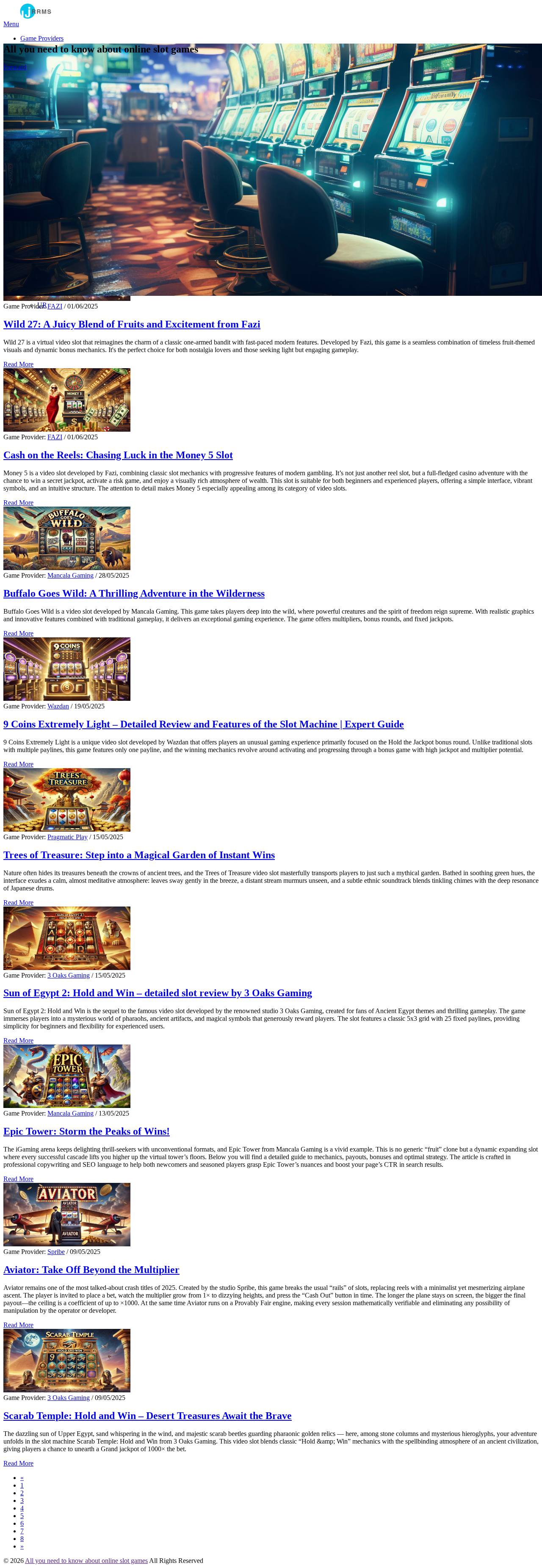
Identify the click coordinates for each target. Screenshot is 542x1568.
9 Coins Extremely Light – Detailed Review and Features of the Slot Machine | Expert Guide (203, 724)
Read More (18, 364)
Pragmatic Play (67, 836)
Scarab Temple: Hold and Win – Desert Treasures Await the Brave (147, 1415)
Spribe (56, 1251)
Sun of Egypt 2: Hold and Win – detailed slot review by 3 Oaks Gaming (157, 992)
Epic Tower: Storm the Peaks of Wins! (86, 1131)
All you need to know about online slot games (86, 1560)
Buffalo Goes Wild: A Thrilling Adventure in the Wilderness (134, 593)
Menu (11, 24)
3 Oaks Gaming (68, 975)
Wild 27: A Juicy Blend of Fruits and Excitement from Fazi (131, 324)
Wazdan (58, 706)
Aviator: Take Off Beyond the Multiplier (91, 1269)
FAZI (54, 306)
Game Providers (42, 38)
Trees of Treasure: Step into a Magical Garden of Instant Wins (139, 854)
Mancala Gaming (70, 575)
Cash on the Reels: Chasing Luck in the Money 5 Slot (118, 454)
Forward (14, 67)
